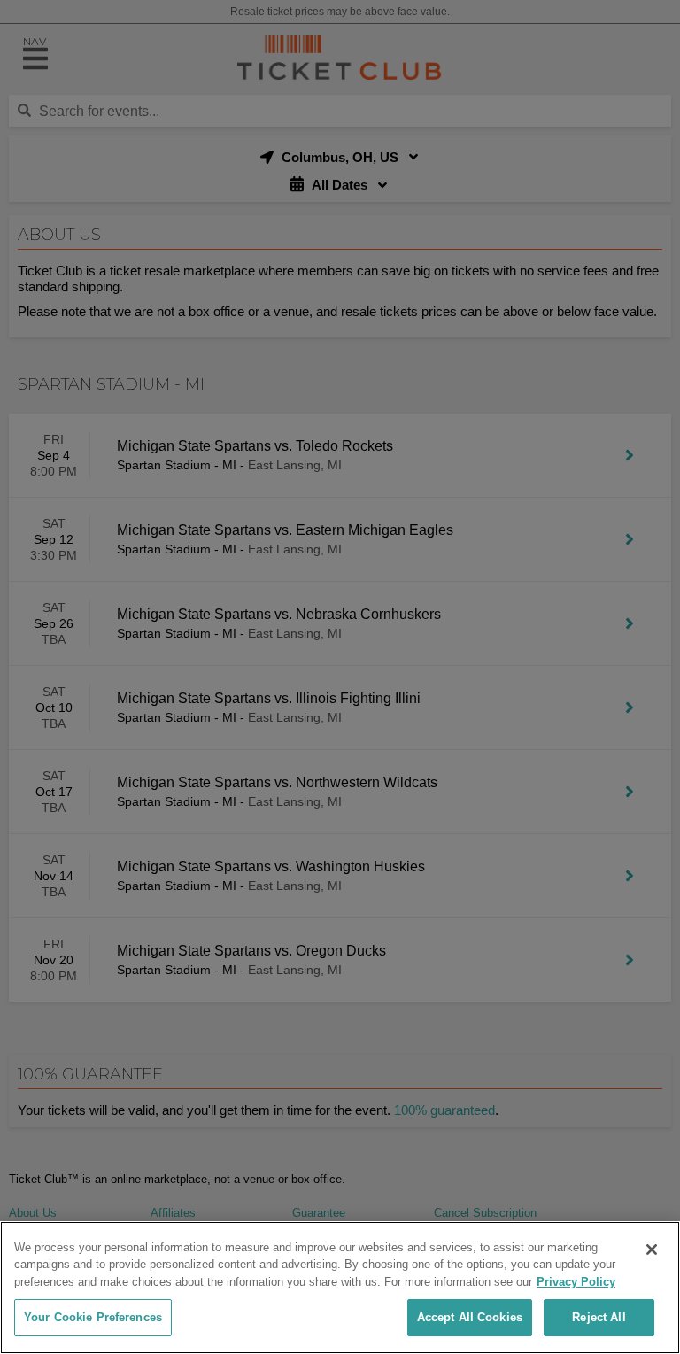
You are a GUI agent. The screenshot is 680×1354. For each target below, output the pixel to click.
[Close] (651, 1249)
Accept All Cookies (469, 1317)
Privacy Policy (576, 1281)
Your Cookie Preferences (93, 1317)
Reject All (598, 1317)
